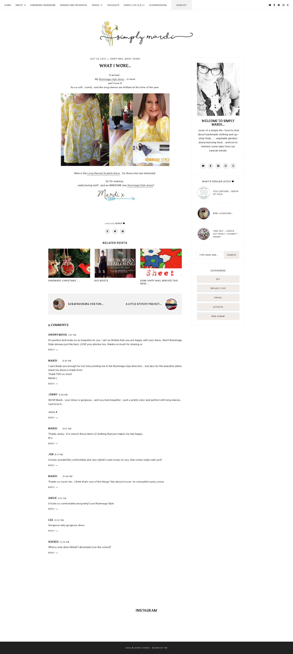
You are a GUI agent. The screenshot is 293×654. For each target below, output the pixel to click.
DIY (218, 279)
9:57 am (67, 428)
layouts (218, 307)
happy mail (116, 58)
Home (8, 5)
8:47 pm (67, 360)
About (19, 5)
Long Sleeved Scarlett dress (103, 173)
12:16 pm (64, 542)
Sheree (53, 542)
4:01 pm (62, 498)
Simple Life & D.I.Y (134, 5)
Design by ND (160, 648)
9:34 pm (63, 394)
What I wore (132, 58)
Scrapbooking (158, 5)
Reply (51, 349)
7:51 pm (72, 335)
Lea (50, 520)
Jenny (53, 394)
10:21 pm (59, 520)
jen (51, 454)
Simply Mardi (142, 648)
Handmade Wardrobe (43, 5)
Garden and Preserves (73, 5)
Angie (52, 498)
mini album (218, 316)
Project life (218, 288)
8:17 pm (59, 454)
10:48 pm (68, 476)
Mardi (52, 360)
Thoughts (113, 5)
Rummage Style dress (140, 185)
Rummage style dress (111, 79)
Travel (96, 5)
